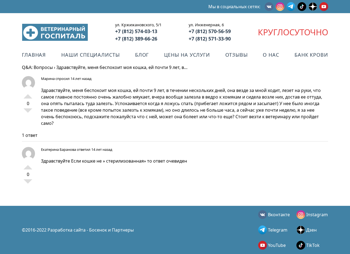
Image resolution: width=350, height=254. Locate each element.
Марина (48, 78)
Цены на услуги (187, 54)
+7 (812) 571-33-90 (210, 38)
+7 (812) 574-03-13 (136, 31)
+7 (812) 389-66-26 (136, 38)
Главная (34, 54)
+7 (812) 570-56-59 (210, 31)
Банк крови (311, 54)
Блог (142, 54)
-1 (28, 112)
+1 (28, 94)
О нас (271, 54)
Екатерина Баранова (58, 149)
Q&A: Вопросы (37, 67)
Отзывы (236, 54)
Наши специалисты (90, 54)
